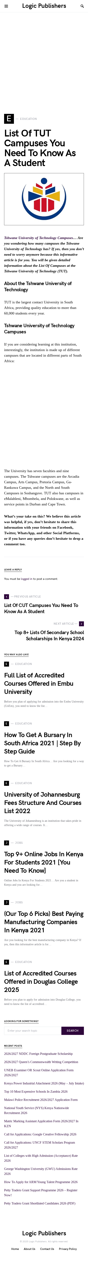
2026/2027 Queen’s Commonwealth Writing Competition (41, 1062)
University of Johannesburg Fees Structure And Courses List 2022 (42, 803)
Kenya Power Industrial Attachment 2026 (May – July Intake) (44, 1083)
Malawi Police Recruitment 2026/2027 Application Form (41, 1099)
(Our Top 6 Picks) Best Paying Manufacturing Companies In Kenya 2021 (43, 922)
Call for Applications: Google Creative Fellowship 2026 (40, 1134)
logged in (26, 579)
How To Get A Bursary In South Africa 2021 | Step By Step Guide (42, 743)
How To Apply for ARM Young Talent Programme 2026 (41, 1182)
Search (72, 1030)
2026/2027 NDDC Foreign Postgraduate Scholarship (38, 1053)
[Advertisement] (44, 56)
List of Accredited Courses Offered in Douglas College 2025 (41, 982)
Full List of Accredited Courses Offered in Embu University (38, 684)
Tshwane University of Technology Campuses (38, 238)
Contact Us (47, 1249)
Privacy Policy (68, 1249)
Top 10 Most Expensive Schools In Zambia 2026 (36, 1091)
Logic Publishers (44, 6)
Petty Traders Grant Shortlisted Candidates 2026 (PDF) (39, 1203)
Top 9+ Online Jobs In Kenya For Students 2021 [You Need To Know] (43, 862)
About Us (29, 1249)
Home (15, 1249)
